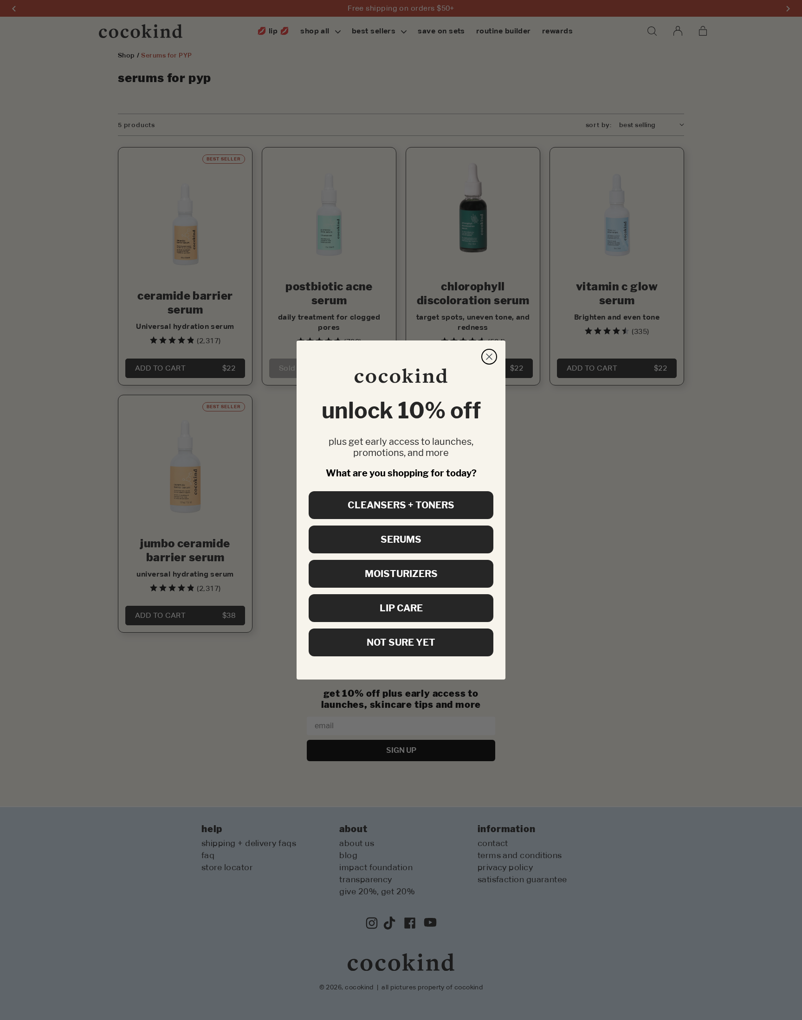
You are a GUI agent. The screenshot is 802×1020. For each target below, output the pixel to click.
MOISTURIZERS (401, 573)
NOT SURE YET (401, 642)
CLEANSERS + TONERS (401, 505)
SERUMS (401, 539)
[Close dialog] (489, 357)
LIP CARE (401, 608)
